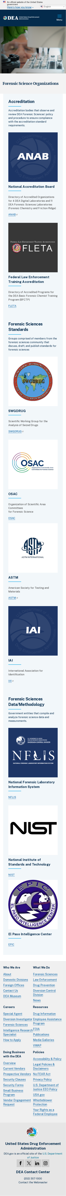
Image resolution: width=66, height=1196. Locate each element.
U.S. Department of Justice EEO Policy (46, 1087)
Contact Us (10, 990)
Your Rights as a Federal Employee (45, 1112)
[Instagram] (45, 1163)
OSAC (11, 518)
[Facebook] (20, 1163)
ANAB (12, 214)
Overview (9, 1063)
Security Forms (13, 1085)
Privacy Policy (42, 1079)
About (7, 974)
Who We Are (11, 967)
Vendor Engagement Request (17, 1102)
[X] (29, 1163)
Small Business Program (13, 1092)
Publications (41, 1034)
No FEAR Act (41, 1074)
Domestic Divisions (15, 979)
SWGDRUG (15, 431)
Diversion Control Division (44, 992)
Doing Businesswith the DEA (14, 1054)
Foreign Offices (13, 985)
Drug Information (44, 1013)
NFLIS (12, 797)
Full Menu (59, 18)
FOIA (36, 1029)
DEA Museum (12, 996)
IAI (10, 680)
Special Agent (12, 1013)
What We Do (41, 967)
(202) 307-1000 (33, 1178)
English (47, 6)
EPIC (11, 944)
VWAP (37, 1045)
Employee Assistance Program (47, 1021)
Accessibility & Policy (47, 1059)
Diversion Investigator (17, 1019)
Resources (40, 1007)
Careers (9, 1007)
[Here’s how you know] (33, 5)
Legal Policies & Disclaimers (44, 1066)
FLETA (12, 305)
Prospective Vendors (17, 1074)
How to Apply (12, 1040)
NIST (11, 874)
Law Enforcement (45, 979)
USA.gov (39, 1094)
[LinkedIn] (37, 1163)
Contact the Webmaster (33, 1182)
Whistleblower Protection (42, 1102)
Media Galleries (43, 1040)
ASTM (12, 597)
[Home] (26, 18)
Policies (38, 1052)
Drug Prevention (44, 985)
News (37, 1000)
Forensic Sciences (45, 974)
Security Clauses (14, 1079)
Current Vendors (14, 1068)
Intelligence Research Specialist (18, 1032)
